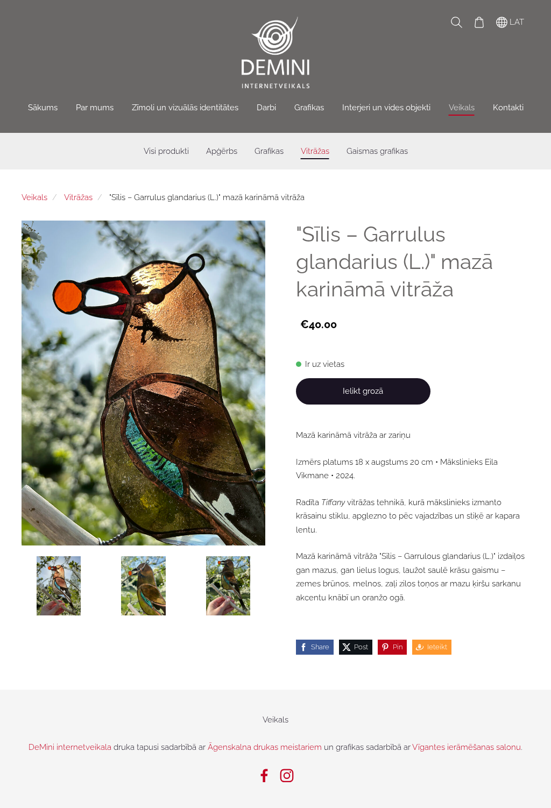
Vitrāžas (78, 197)
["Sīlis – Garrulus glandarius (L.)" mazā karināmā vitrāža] (59, 585)
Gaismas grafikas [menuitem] (377, 151)
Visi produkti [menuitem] (166, 151)
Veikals (34, 197)
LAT (515, 22)
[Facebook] (264, 776)
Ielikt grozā (363, 391)
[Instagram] (287, 776)
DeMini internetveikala (70, 747)
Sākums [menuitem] (43, 107)
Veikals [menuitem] (462, 107)
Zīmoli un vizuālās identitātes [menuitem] (185, 107)
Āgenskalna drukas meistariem (265, 747)
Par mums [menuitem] (95, 107)
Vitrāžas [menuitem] (315, 151)
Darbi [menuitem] (266, 107)
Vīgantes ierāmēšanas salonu (466, 747)
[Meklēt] (456, 22)
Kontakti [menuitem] (508, 107)
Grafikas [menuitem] (309, 107)
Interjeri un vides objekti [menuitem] (386, 107)
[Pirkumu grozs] (479, 22)
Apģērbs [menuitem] (221, 151)
